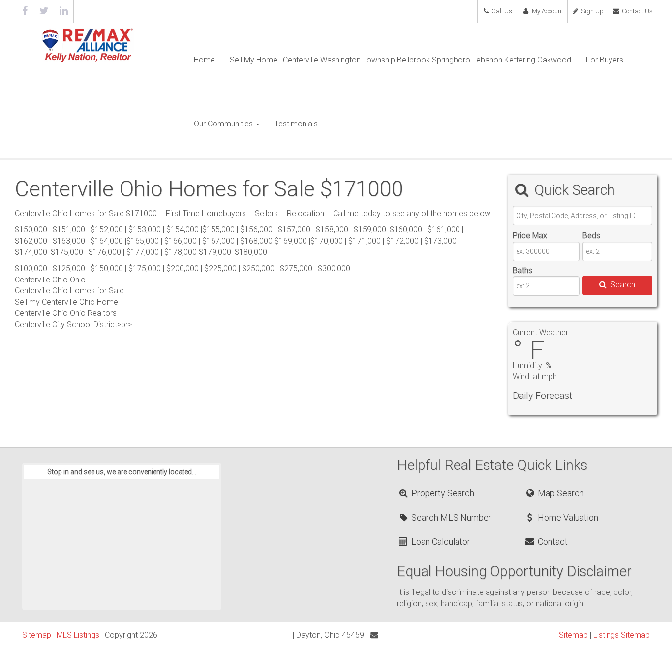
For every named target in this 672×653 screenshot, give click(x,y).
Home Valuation (567, 517)
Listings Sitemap (621, 635)
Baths (522, 270)
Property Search (441, 493)
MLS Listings (78, 635)
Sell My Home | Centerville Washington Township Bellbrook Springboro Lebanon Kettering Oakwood (400, 59)
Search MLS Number (450, 517)
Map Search (560, 493)
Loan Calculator (439, 541)
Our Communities (224, 123)
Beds (591, 235)
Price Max (530, 235)
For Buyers (604, 59)
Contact (552, 541)
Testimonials (296, 123)
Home (204, 59)
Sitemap (36, 635)
